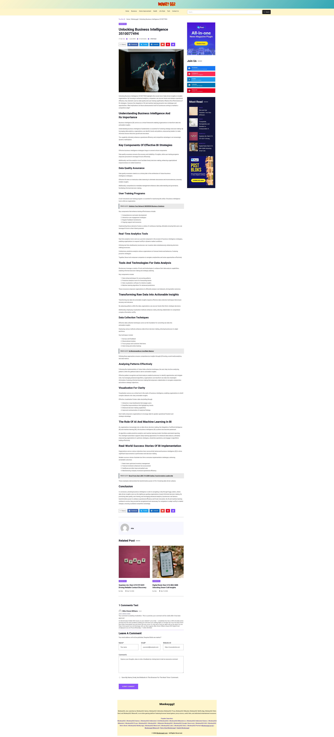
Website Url (167, 643)
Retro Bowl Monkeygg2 (168, 728)
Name (121, 643)
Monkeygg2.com (162, 733)
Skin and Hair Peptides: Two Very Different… (205, 112)
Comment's (123, 655)
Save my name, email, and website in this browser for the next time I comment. (150, 677)
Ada (124, 39)
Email (143, 643)
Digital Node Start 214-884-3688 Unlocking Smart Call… (206, 148)
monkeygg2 (134, 19)
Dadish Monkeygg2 (183, 728)
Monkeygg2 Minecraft (152, 728)
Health (201, 107)
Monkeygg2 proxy (208, 725)
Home (128, 19)
